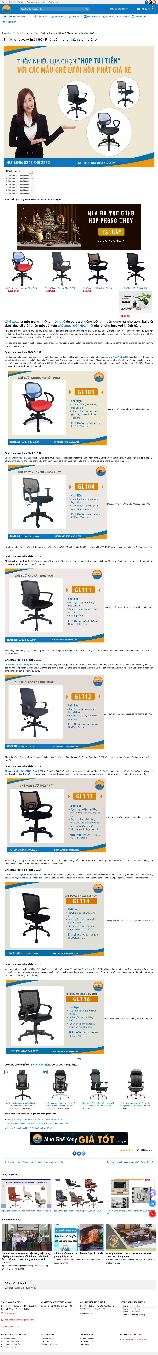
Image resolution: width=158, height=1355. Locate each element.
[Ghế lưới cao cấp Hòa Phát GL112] (60, 268)
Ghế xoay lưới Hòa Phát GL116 (20, 193)
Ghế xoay (12, 321)
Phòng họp (60, 17)
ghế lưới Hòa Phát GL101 (116, 357)
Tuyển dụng (53, 2)
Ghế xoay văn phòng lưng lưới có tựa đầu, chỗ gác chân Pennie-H (60, 1104)
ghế (62, 321)
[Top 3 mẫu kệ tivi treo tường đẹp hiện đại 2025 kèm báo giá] (132, 1193)
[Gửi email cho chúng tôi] (150, 2)
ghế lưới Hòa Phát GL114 (33, 875)
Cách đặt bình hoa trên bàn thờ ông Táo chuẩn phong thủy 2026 (78, 1255)
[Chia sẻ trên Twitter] (79, 1153)
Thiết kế (12, 2)
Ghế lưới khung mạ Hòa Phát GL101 (22, 288)
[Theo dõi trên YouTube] (154, 2)
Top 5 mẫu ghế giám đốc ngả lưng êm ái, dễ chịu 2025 (77, 1211)
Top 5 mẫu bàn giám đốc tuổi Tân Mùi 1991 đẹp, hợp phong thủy (36, 1162)
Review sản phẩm (30, 33)
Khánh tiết (11, 22)
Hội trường (92, 17)
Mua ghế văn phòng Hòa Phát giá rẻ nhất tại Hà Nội (30, 1128)
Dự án (20, 2)
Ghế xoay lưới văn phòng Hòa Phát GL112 (25, 665)
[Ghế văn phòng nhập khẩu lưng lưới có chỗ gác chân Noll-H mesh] (98, 1084)
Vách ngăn (140, 17)
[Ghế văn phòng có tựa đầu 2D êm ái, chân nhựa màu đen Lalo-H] (22, 1084)
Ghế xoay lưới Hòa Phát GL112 (20, 184)
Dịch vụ (4, 2)
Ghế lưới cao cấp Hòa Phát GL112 (60, 288)
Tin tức (16, 33)
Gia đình (109, 17)
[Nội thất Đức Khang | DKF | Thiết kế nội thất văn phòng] (9, 9)
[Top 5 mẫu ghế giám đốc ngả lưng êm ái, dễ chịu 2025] (79, 1193)
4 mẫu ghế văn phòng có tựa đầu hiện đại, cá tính (128, 1162)
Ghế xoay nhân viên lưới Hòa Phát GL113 (24, 771)
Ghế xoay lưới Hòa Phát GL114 (20, 190)
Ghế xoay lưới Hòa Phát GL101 (20, 175)
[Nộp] (87, 9)
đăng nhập (18, 1288)
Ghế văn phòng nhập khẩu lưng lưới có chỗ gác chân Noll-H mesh (98, 1104)
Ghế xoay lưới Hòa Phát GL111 (20, 181)
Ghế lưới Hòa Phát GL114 (135, 288)
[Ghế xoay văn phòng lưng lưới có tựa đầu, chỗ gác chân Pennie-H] (60, 1084)
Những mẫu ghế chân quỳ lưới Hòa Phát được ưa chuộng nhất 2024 (37, 1124)
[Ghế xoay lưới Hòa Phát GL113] (98, 268)
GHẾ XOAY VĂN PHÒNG (39, 1065)
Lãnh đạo (76, 17)
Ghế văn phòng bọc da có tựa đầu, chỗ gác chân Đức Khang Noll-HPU (135, 1104)
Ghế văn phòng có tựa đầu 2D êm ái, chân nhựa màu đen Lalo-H (22, 1104)
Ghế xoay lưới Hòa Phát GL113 (20, 187)
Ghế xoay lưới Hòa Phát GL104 (20, 178)
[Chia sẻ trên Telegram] (83, 1153)
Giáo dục (124, 17)
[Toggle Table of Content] (30, 172)
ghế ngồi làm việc (17, 360)
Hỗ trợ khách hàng (32, 2)
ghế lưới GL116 (92, 969)
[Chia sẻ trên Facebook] (74, 1153)
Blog (44, 2)
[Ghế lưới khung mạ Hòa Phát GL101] (22, 268)
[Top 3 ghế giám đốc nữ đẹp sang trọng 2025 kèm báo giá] (26, 1193)
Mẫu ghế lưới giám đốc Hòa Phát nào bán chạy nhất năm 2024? (35, 1119)
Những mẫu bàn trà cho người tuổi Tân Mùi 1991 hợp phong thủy (129, 1255)
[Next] (151, 285)
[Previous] (7, 285)
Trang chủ (6, 33)
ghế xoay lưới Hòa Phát (75, 325)
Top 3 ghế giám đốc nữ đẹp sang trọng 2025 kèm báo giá (26, 1211)
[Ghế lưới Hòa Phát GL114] (135, 268)
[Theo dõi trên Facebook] (146, 2)
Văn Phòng (42, 17)
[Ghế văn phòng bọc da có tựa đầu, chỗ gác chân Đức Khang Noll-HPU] (135, 1084)
